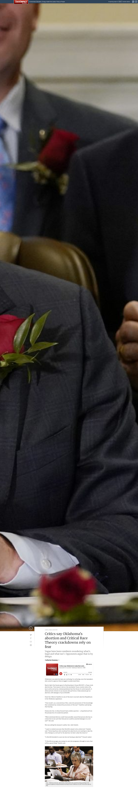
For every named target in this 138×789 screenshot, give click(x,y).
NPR (120, 1)
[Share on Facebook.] (30, 638)
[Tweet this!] (31, 635)
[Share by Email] (31, 642)
